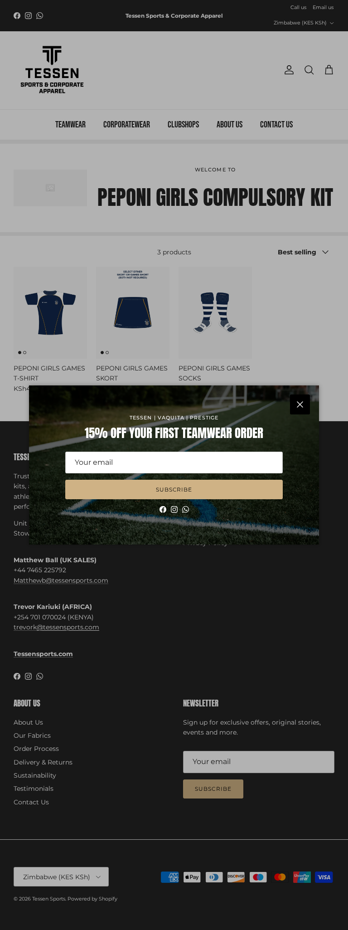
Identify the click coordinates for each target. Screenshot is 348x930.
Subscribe (174, 489)
